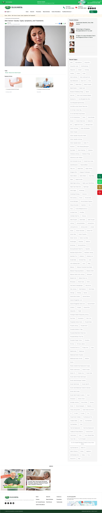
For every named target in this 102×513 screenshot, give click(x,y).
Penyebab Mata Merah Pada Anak (78, 333)
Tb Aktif (76, 413)
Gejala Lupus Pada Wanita (88, 183)
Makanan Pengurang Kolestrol (77, 270)
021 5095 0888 (70, 7)
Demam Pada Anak (80, 121)
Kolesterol (82, 256)
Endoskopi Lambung (74, 153)
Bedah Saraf (82, 88)
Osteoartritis (72, 311)
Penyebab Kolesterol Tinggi (76, 329)
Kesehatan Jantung (88, 252)
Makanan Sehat (90, 270)
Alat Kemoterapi (84, 66)
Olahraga (72, 292)
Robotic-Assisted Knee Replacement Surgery (80, 365)
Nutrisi (88, 281)
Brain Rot (72, 95)
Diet (71, 124)
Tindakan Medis (73, 420)
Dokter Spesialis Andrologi (76, 139)
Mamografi (89, 274)
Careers (37, 499)
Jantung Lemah (84, 227)
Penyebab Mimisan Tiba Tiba (76, 336)
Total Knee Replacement (88, 428)
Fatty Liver (72, 168)
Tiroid (81, 424)
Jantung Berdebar (81, 223)
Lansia (90, 259)
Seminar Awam (81, 398)
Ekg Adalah (72, 150)
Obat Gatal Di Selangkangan (76, 285)
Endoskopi (90, 150)
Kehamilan (81, 241)
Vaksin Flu (83, 447)
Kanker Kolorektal (80, 230)
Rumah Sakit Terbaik (74, 391)
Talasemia (89, 406)
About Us (32, 11)
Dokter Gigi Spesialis (85, 128)
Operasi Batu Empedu (75, 296)
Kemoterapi (72, 245)
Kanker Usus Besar (84, 237)
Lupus (83, 263)
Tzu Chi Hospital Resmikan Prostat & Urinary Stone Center (82, 443)
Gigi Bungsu (86, 186)
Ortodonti (72, 307)
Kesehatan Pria (73, 256)
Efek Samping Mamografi (83, 146)
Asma (89, 80)
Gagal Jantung (89, 168)
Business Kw (73, 99)
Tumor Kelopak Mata (89, 435)
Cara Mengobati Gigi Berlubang (77, 102)
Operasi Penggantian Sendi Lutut (77, 303)
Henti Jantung (73, 197)
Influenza (84, 216)
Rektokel (87, 358)
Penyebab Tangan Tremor (76, 340)
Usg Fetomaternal (74, 447)
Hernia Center (88, 197)
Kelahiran (88, 241)
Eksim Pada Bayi (81, 150)
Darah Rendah (91, 117)
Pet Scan (72, 343)
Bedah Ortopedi (87, 84)
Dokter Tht (86, 142)
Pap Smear (72, 318)
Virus (88, 455)
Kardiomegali (73, 241)
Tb (70, 413)
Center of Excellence (56, 11)
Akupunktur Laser (74, 66)
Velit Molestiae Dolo (74, 455)
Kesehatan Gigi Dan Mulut (76, 252)
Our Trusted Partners (40, 502)
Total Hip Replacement (75, 428)
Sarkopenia (72, 398)
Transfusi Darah (89, 431)
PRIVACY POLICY (94, 511)
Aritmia (78, 73)
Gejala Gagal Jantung (75, 183)
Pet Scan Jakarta (81, 343)
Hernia (80, 197)
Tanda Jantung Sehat (75, 409)
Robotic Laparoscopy (75, 369)
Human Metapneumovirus (81, 208)
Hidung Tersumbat (74, 205)
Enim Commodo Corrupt (75, 161)
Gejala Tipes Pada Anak (75, 186)
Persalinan (87, 340)
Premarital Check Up (75, 347)
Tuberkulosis (73, 435)
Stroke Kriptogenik (80, 406)
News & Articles (46, 11)
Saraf (88, 395)
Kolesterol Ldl (90, 256)
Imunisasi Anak (73, 212)
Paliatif (79, 311)
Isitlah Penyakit (73, 219)
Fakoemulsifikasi (84, 164)
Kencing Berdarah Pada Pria (76, 248)
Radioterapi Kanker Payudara (76, 354)
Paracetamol (81, 318)
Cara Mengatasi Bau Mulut (84, 99)
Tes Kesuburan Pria (87, 417)
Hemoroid (84, 194)
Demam (72, 121)
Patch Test (88, 318)
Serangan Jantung (74, 402)
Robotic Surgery (86, 369)
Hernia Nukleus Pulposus (86, 201)
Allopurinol (72, 69)
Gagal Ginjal (80, 168)
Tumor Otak (72, 438)
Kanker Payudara (82, 234)
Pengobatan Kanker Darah (76, 322)
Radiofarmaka (73, 351)
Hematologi (81, 190)
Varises (81, 451)
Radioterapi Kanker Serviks (76, 358)
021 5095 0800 (82, 7)
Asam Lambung (73, 77)
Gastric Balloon (73, 175)
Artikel (83, 73)
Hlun (89, 205)
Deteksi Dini (90, 121)
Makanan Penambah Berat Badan (84, 267)
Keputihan (87, 248)
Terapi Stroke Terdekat (75, 417)
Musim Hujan (81, 281)
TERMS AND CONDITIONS (86, 511)
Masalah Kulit (73, 278)
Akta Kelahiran (78, 62)
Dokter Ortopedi (73, 132)
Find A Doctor (92, 12)
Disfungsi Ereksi (89, 124)
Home (27, 11)
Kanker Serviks (73, 237)
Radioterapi (81, 351)
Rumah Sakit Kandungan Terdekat (77, 380)
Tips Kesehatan (88, 420)
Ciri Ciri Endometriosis (75, 117)
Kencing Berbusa (82, 245)
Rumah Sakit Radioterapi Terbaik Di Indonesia (80, 387)
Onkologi (79, 292)
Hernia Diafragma (74, 201)
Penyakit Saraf (84, 325)
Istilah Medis (82, 219)
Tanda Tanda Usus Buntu (88, 409)
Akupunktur (87, 62)
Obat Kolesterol (82, 289)
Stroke (71, 406)
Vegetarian (88, 451)
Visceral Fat (72, 458)
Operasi (85, 292)
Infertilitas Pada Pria (74, 216)
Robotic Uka (81, 373)
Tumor (80, 435)
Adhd (71, 62)
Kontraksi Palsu (82, 259)
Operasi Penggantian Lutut (76, 300)
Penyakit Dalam (88, 322)
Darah (84, 117)
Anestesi (72, 73)
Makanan (72, 267)
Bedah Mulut (78, 84)
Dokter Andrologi (74, 128)
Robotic (72, 362)
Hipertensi (83, 205)
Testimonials (59, 502)
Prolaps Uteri (85, 347)
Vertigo (83, 455)
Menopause (72, 281)
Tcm (88, 413)
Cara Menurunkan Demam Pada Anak (78, 106)
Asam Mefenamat (74, 80)
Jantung (72, 223)
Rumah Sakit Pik (85, 384)
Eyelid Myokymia (74, 164)
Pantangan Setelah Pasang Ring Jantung (79, 314)
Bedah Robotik (73, 88)
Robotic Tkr (72, 373)
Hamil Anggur (73, 190)
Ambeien (80, 69)
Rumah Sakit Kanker (74, 384)
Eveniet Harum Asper (88, 161)
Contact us (59, 496)
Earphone (72, 146)
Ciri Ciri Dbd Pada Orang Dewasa (77, 113)
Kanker (71, 230)
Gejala (71, 179)
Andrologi (86, 69)
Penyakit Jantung (74, 325)
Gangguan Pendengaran (85, 172)
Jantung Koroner (74, 227)
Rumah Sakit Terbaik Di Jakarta (77, 395)
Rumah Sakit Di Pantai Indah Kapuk (78, 376)
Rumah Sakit (89, 373)
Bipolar (87, 91)
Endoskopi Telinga (86, 153)
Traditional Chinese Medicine (76, 431)
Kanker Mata (73, 234)
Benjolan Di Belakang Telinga (76, 91)
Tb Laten (82, 413)
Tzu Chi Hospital (82, 438)
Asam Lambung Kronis (85, 77)
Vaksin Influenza (74, 451)
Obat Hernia (88, 285)
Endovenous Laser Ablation (76, 157)
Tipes (81, 420)
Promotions (38, 11)
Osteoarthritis (87, 307)
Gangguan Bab (73, 172)
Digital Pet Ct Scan (79, 124)
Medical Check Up (83, 278)
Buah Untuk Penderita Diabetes (84, 95)
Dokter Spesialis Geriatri (75, 142)
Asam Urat (83, 80)
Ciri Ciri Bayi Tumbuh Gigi (75, 110)
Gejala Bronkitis (79, 179)
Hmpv (71, 208)
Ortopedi (79, 307)
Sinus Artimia (84, 402)
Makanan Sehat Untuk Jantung (77, 274)
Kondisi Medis (73, 259)
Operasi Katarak (86, 296)
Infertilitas (82, 212)
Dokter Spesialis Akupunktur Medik (78, 135)
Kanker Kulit (89, 230)
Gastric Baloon (83, 175)
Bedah (71, 84)
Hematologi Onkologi (74, 194)
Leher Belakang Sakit (75, 263)
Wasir (79, 458)
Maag (89, 263)
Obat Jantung (73, 289)
